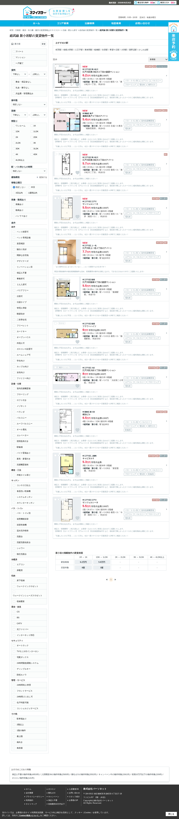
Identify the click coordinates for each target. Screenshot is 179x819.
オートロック (23, 645)
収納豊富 (21, 601)
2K (17, 137)
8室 (83, 567)
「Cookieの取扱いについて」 (29, 815)
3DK (17, 148)
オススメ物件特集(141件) (23, 778)
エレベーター (23, 435)
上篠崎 (93, 456)
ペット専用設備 (23, 237)
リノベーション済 (24, 267)
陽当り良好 (22, 249)
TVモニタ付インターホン (28, 651)
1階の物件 (21, 730)
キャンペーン (53, 797)
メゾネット (22, 406)
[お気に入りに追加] (77, 85)
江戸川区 (87, 69)
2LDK (18, 143)
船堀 (93, 280)
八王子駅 (79, 50)
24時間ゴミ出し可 (25, 697)
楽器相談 (21, 243)
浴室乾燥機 (22, 525)
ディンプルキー (23, 669)
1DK (17, 131)
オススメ (52, 789)
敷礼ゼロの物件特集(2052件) (84, 774)
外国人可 (21, 343)
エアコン (21, 564)
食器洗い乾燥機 (23, 491)
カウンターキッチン (25, 503)
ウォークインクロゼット (27, 586)
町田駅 (59, 50)
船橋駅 (97, 50)
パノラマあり (21, 216)
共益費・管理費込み (24, 93)
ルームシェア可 (23, 355)
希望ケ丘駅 (114, 50)
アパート (19, 51)
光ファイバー (23, 629)
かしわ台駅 (143, 50)
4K (17, 154)
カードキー (22, 331)
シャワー (21, 548)
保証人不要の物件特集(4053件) (25, 774)
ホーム (28, 789)
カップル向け (23, 366)
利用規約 (29, 800)
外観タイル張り (23, 475)
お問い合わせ (74, 793)
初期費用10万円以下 (56, 804)
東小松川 (94, 69)
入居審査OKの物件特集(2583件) (55, 774)
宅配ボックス (23, 657)
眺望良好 (21, 314)
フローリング (23, 394)
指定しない (20, 187)
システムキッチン (24, 497)
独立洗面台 (22, 554)
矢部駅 (105, 50)
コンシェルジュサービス (27, 708)
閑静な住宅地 (23, 255)
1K (34, 126)
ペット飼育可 (23, 232)
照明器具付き (23, 441)
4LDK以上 (20, 160)
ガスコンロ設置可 (24, 349)
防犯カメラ (22, 675)
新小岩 (95, 82)
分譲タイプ (22, 302)
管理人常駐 (22, 308)
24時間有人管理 (24, 685)
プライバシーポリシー (35, 797)
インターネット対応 (25, 635)
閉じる (171, 814)
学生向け (21, 361)
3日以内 (19, 193)
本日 (33, 187)
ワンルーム (20, 126)
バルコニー (22, 418)
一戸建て (19, 63)
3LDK (35, 148)
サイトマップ (31, 804)
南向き (20, 742)
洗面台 (20, 536)
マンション (20, 57)
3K (34, 143)
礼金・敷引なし (22, 88)
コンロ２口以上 (23, 485)
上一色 (93, 246)
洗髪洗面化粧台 (23, 542)
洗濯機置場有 (23, 464)
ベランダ (21, 412)
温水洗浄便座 (23, 530)
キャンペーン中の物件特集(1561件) (114, 774)
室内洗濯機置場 (23, 388)
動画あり (19, 210)
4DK (35, 154)
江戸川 (93, 201)
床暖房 (20, 570)
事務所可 (21, 279)
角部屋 (20, 748)
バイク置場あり (23, 453)
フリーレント (23, 325)
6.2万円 (83, 562)
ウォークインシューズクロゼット (27, 595)
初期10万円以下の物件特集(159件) (147, 774)
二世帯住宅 (22, 320)
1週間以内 (32, 193)
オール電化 (22, 429)
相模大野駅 (68, 50)
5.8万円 (101, 562)
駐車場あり (22, 719)
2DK (35, 137)
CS (18, 612)
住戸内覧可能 (23, 702)
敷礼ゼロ (52, 793)
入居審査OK (74, 789)
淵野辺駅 (133, 50)
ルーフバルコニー (24, 423)
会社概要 (29, 793)
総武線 (87, 82)
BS (18, 617)
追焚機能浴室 (23, 519)
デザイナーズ (23, 261)
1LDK (35, 131)
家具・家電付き (23, 459)
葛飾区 (86, 113)
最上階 (20, 736)
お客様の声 (73, 800)
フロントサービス (24, 691)
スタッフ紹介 (74, 797)
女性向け (21, 372)
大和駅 (124, 50)
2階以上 (20, 724)
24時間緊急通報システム (28, 663)
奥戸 (91, 113)
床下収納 (21, 580)
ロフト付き (22, 400)
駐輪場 (20, 447)
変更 (44, 44)
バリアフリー (23, 290)
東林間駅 (88, 50)
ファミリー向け (23, 378)
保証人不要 (22, 273)
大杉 (93, 368)
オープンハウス (23, 337)
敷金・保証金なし (23, 82)
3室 (101, 567)
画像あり (19, 204)
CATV (19, 623)
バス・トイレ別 (23, 513)
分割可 (20, 296)
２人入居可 (22, 284)
